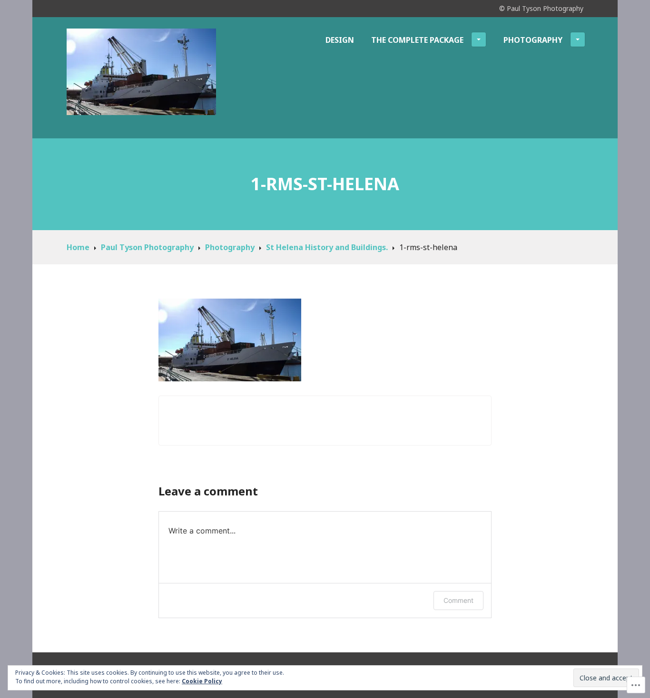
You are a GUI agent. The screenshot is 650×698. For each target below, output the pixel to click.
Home (78, 247)
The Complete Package (417, 40)
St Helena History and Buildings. (327, 247)
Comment (458, 600)
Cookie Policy (202, 681)
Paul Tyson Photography (147, 247)
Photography (532, 40)
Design (339, 40)
